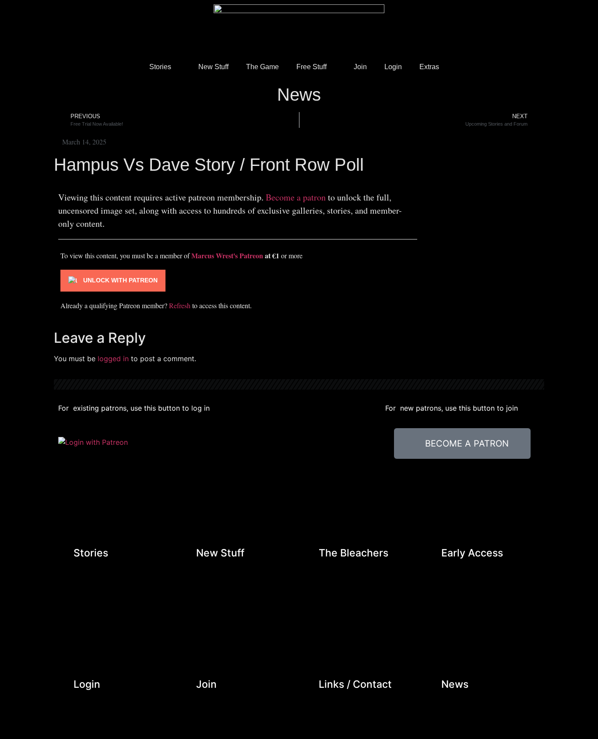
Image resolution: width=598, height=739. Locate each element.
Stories (160, 66)
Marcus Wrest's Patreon (227, 255)
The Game (262, 66)
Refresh (179, 305)
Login (393, 66)
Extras (429, 66)
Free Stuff (311, 66)
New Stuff (213, 66)
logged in (113, 358)
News (299, 94)
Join (360, 66)
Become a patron (296, 197)
